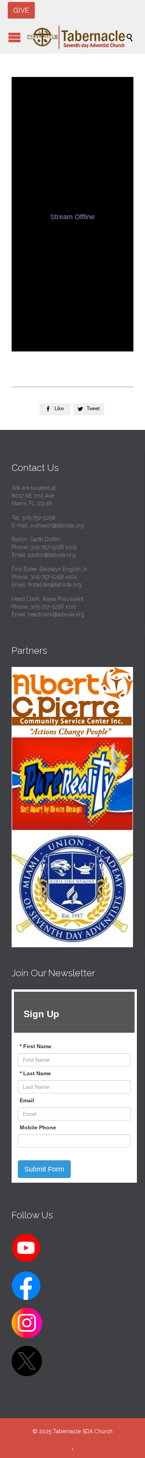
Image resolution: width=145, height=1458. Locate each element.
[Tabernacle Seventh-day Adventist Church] (76, 37)
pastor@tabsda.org (51, 555)
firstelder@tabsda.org (55, 584)
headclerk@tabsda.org (56, 614)
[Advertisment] (72, 702)
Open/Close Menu (14, 37)
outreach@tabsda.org (57, 525)
